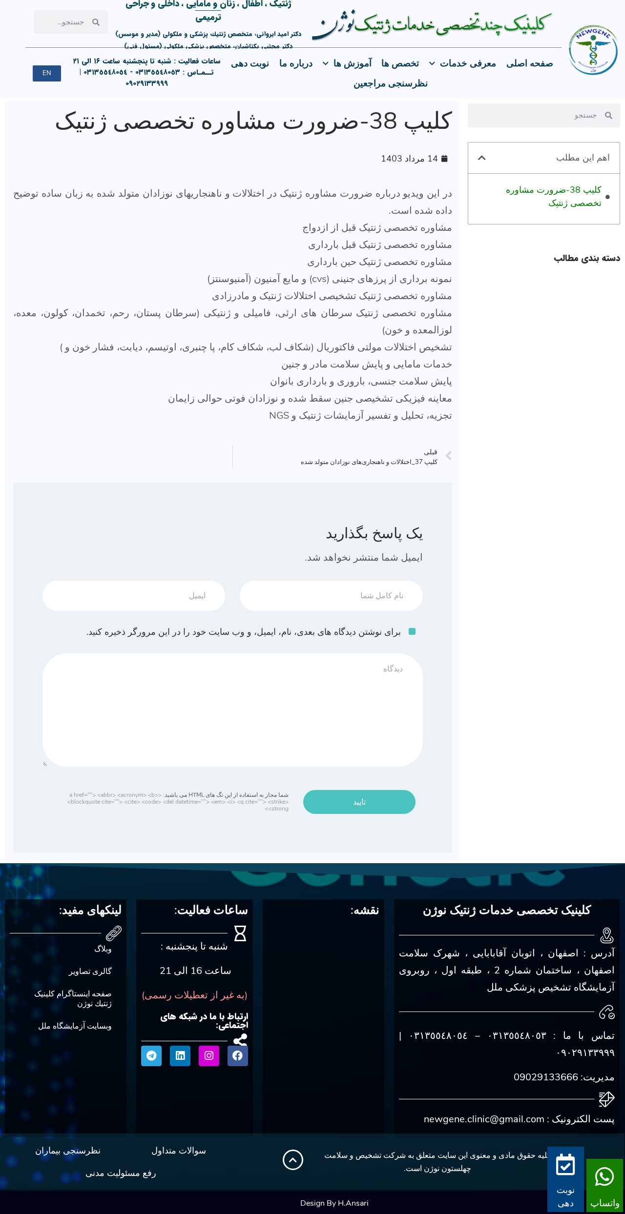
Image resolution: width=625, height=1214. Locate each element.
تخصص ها (400, 63)
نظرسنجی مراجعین (391, 83)
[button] (482, 157)
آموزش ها (352, 63)
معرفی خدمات (468, 63)
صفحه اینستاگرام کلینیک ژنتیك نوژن (73, 999)
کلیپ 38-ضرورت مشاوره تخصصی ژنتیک (554, 196)
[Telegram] (151, 1056)
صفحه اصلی (529, 63)
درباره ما (295, 63)
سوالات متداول (178, 1150)
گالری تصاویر (90, 971)
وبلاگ (103, 949)
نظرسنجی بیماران (68, 1150)
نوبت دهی (250, 63)
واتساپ (605, 1203)
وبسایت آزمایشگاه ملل (75, 1026)
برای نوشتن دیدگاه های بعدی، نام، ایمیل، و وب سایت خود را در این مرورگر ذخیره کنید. (243, 632)
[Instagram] (209, 1056)
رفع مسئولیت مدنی (120, 1173)
